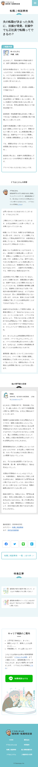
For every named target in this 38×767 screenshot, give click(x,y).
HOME (11, 740)
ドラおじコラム (11, 754)
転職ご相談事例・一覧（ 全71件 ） (19, 556)
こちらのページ (16, 399)
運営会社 (26, 740)
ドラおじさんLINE (20, 657)
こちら (20, 204)
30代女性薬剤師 (13, 530)
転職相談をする (21, 678)
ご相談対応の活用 (26, 754)
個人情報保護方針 (26, 749)
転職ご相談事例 (17, 527)
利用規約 (26, 745)
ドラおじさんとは (11, 745)
